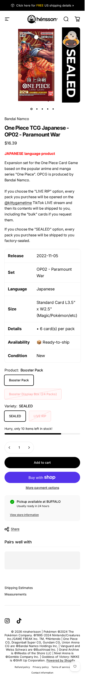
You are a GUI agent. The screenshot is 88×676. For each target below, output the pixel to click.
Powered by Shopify (60, 660)
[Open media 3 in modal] (71, 35)
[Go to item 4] (48, 109)
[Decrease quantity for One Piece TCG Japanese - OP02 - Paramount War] (9, 447)
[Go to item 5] (53, 109)
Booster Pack (19, 380)
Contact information (42, 672)
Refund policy (22, 667)
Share (15, 529)
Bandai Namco (17, 118)
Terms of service (60, 667)
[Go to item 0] (31, 109)
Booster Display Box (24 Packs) (33, 394)
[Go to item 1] (37, 109)
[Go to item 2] (42, 109)
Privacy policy (41, 667)
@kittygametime (18, 202)
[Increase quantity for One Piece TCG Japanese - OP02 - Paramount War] (29, 447)
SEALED (15, 416)
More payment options (42, 487)
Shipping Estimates (19, 588)
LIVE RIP (40, 416)
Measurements (15, 594)
